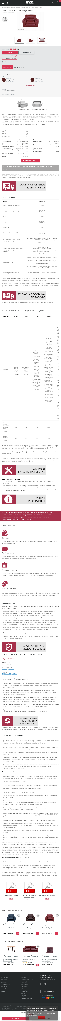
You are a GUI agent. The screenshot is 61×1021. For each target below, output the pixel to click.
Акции (23, 993)
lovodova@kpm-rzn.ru (8, 669)
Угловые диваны (26, 981)
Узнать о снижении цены (9, 58)
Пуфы (22, 988)
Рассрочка (4, 982)
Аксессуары (24, 989)
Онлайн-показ (7, 67)
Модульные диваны (27, 979)
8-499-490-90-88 (52, 2)
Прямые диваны (26, 982)
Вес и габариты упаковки (8, 94)
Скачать (11, 898)
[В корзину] (17, 933)
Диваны (23, 977)
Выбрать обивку (30, 85)
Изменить (57, 74)
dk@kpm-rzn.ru (46, 977)
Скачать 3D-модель (19, 67)
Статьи (3, 991)
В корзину (10, 52)
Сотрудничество (6, 984)
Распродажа (25, 991)
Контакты (4, 986)
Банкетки (24, 986)
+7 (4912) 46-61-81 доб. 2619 (9, 674)
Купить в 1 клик (26, 52)
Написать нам (51, 991)
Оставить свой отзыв (30, 160)
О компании (5, 977)
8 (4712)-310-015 (46, 975)
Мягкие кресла (25, 984)
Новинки (24, 995)
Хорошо (42, 1017)
